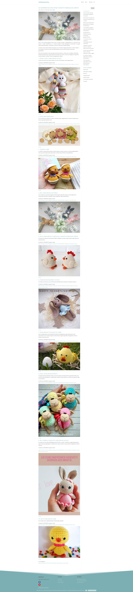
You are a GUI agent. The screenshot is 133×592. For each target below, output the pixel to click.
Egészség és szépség (87, 71)
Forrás (39, 114)
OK (86, 590)
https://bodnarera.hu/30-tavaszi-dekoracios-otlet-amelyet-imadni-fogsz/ (53, 563)
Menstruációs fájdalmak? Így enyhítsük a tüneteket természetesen (88, 24)
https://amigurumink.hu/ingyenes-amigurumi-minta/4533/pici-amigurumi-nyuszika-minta (57, 200)
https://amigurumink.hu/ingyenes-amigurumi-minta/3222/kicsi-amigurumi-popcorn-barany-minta (59, 123)
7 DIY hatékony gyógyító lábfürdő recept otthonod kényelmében (88, 29)
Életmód (85, 73)
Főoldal (82, 2)
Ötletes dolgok (52, 9)
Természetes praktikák (88, 79)
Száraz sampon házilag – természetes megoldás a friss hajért (88, 14)
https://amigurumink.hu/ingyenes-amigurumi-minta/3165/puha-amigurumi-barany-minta (57, 382)
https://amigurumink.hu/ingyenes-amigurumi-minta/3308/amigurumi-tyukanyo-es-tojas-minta (58, 341)
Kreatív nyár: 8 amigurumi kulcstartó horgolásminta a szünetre (89, 19)
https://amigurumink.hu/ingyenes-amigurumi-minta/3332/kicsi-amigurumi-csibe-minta (56, 524)
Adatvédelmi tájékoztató (43, 587)
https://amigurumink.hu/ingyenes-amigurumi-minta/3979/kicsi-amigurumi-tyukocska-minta (57, 243)
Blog (86, 2)
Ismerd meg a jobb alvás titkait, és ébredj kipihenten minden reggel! (88, 52)
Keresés (92, 8)
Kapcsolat (90, 2)
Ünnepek (85, 81)
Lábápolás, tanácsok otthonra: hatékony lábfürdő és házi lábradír (88, 47)
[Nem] (131, 590)
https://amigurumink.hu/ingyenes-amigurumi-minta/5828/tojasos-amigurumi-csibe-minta (57, 156)
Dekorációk (47, 9)
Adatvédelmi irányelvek (92, 590)
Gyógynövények (86, 75)
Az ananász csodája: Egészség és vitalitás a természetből (87, 57)
